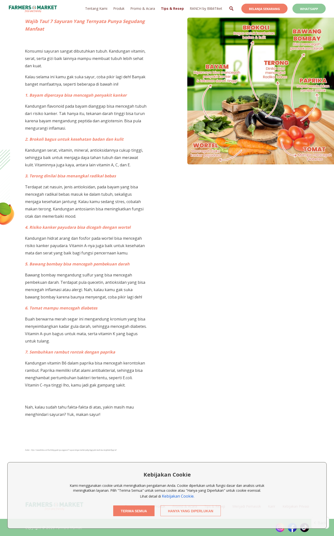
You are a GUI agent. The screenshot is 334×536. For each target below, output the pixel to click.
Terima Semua (134, 511)
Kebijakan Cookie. (178, 496)
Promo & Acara (142, 8)
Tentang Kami (96, 8)
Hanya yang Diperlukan (190, 511)
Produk (118, 8)
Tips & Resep (172, 8)
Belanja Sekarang (264, 9)
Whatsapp (309, 9)
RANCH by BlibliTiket (206, 8)
